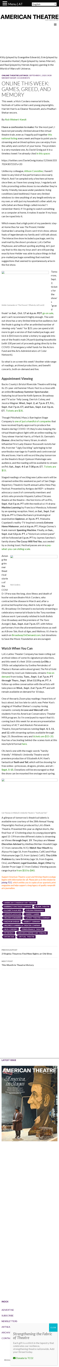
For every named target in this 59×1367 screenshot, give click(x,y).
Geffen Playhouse (12, 914)
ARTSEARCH (8, 1326)
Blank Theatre (43, 906)
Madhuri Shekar (12, 922)
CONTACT (7, 1338)
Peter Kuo (9, 933)
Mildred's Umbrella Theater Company (22, 925)
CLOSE (53, 1327)
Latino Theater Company (38, 918)
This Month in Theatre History (18, 963)
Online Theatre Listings (15, 75)
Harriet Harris (32, 914)
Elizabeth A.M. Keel (13, 910)
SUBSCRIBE (8, 1315)
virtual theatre (26, 937)
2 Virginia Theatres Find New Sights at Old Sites (27, 952)
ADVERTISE (8, 1310)
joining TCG (7, 882)
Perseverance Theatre (32, 929)
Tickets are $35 (14, 410)
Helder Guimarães (12, 918)
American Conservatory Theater (20, 903)
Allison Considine (33, 170)
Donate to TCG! (24, 1357)
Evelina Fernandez (35, 910)
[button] (5, 3)
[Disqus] (29, 1016)
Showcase (9, 937)
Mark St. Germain (32, 922)
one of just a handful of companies (33, 421)
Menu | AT (15, 4)
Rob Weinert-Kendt (15, 119)
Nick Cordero (11, 929)
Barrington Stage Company (17, 906)
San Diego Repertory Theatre (32, 933)
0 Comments (23, 78)
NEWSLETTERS (9, 1321)
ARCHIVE (6, 1332)
